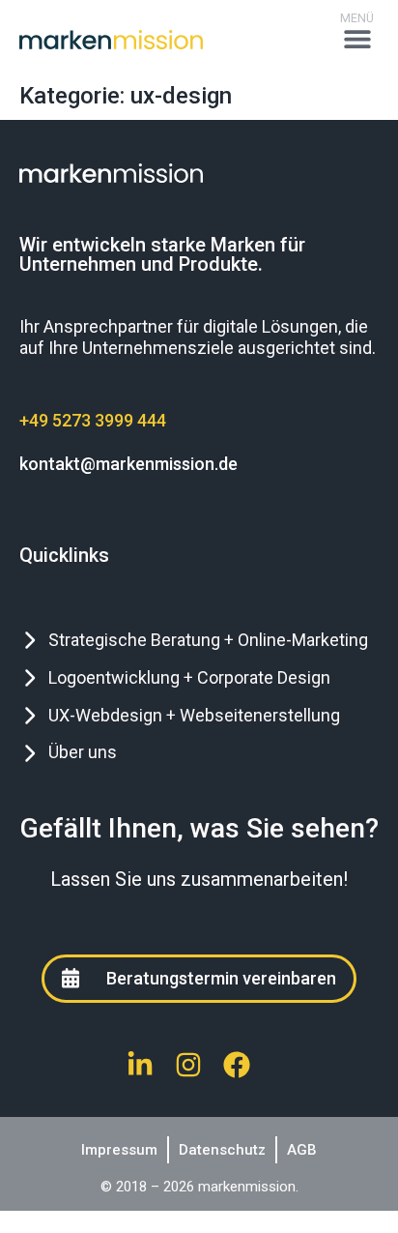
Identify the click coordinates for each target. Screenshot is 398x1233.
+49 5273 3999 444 (92, 420)
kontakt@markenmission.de (128, 464)
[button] (357, 39)
